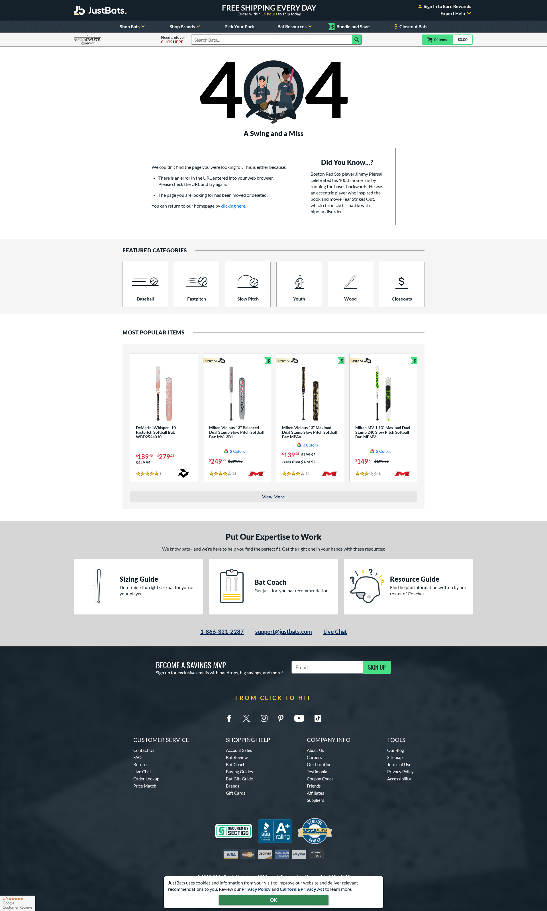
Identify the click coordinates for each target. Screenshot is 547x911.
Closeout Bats (413, 26)
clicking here (233, 205)
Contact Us (143, 750)
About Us (315, 750)
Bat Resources (292, 26)
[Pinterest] (280, 718)
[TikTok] (318, 718)
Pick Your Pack (239, 26)
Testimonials (318, 771)
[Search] (357, 40)
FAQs (138, 757)
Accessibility (399, 778)
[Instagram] (264, 718)
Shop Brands (182, 26)
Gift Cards (235, 793)
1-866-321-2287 (222, 631)
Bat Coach (235, 764)
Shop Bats (130, 26)
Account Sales (239, 750)
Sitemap (395, 757)
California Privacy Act (302, 889)
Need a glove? (173, 39)
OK (273, 900)
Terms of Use (399, 764)
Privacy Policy (256, 889)
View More (273, 496)
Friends (314, 785)
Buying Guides (239, 771)
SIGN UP (377, 667)
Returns (140, 764)
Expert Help (452, 13)
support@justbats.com (283, 631)
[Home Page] (100, 10)
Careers (314, 757)
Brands (232, 785)
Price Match (144, 785)
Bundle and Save (350, 27)
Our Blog (395, 750)
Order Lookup (146, 778)
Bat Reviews (238, 757)
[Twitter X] (246, 718)
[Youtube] (299, 718)
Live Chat (335, 631)
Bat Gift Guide (239, 778)
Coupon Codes (320, 778)
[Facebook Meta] (229, 718)
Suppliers (315, 800)
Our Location (319, 764)
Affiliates (315, 793)
